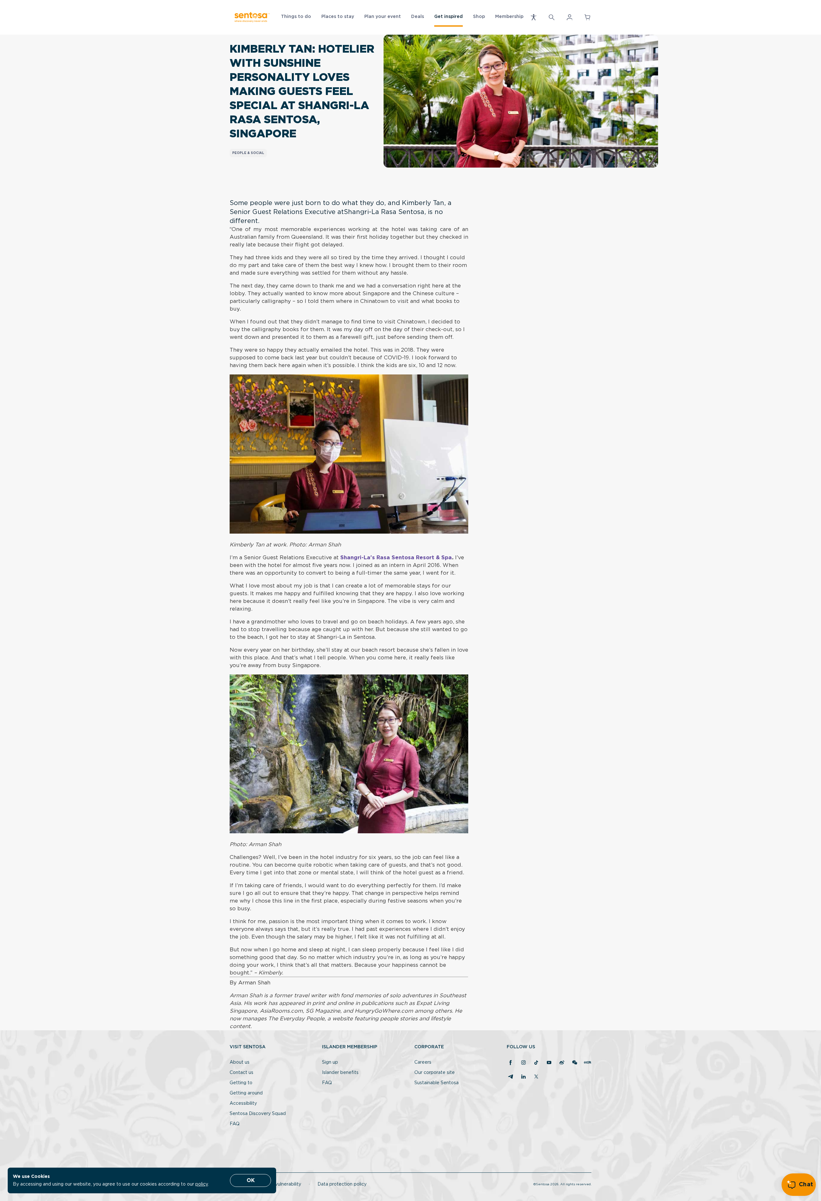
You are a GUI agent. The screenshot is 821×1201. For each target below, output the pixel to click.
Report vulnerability (279, 1184)
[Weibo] (562, 1063)
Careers (422, 1062)
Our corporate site (434, 1072)
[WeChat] (575, 1063)
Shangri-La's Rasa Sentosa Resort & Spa (396, 557)
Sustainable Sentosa (436, 1083)
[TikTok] (536, 1063)
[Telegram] (510, 1077)
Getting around (246, 1093)
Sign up (330, 1062)
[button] (533, 17)
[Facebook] (510, 1063)
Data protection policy (342, 1184)
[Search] (551, 17)
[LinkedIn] (523, 1077)
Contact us (241, 1072)
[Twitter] (536, 1077)
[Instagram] (523, 1063)
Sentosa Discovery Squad (258, 1113)
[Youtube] (549, 1063)
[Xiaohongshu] (587, 1063)
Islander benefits (340, 1072)
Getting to (241, 1083)
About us (240, 1062)
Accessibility (243, 1103)
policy (201, 1184)
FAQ (235, 1124)
